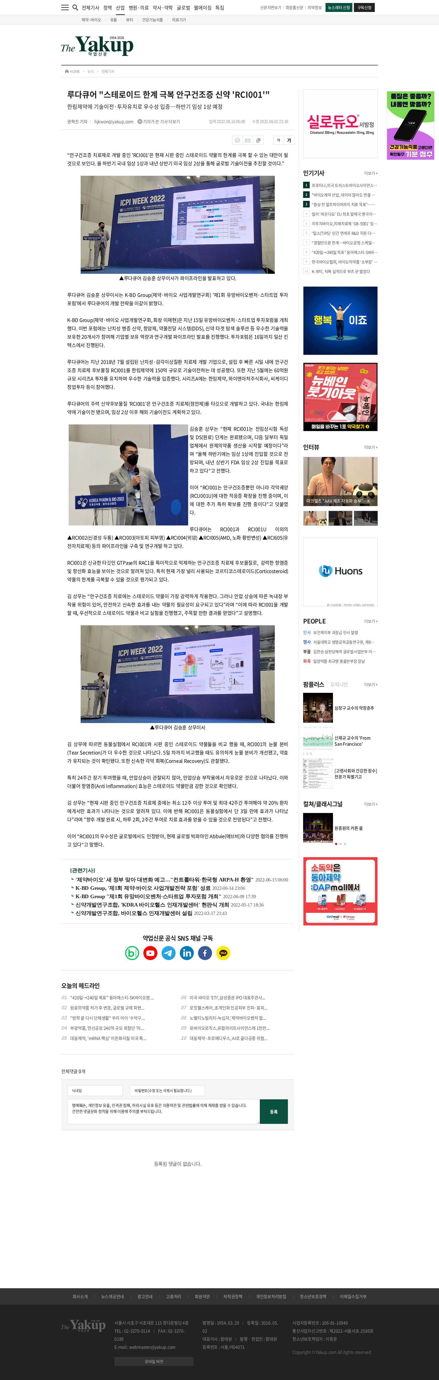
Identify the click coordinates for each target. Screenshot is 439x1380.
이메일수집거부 (353, 1296)
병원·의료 (139, 7)
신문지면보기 (270, 7)
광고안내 (145, 1296)
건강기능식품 (152, 19)
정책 (107, 7)
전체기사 (90, 7)
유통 (113, 19)
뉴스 (91, 71)
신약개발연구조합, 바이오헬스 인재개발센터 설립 (135, 913)
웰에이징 (202, 7)
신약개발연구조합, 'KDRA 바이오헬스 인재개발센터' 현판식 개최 (153, 905)
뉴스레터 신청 (339, 7)
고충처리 (173, 1296)
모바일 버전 (154, 1361)
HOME (74, 71)
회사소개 (80, 1296)
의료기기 (179, 19)
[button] (336, 844)
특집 (219, 7)
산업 (120, 7)
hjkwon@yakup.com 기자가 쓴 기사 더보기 (137, 121)
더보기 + (371, 173)
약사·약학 (163, 7)
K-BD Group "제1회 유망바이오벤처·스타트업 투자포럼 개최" (149, 896)
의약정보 (315, 7)
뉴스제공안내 (112, 1296)
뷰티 (129, 19)
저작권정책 (232, 1296)
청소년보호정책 (313, 1296)
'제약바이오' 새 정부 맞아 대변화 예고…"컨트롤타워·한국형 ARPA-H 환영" (165, 880)
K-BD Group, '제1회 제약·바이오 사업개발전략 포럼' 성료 (144, 888)
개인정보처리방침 (271, 1296)
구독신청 (364, 7)
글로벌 (183, 7)
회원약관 (202, 1296)
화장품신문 (294, 7)
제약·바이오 (91, 19)
